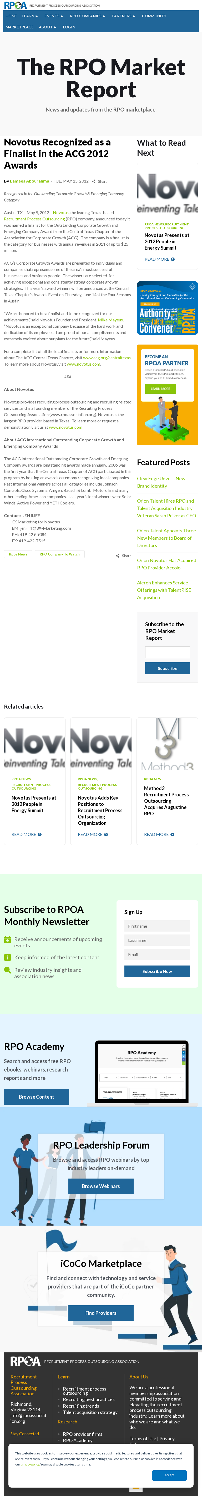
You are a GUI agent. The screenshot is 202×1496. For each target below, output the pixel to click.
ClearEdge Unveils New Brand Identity (161, 482)
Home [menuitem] (11, 16)
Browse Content (36, 1097)
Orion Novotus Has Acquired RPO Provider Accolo (166, 563)
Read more (157, 258)
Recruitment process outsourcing (84, 1391)
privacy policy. (30, 1464)
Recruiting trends (81, 1406)
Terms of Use (142, 1438)
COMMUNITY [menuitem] (154, 16)
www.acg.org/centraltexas (107, 357)
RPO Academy (78, 1440)
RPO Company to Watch (60, 554)
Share (102, 181)
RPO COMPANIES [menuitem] (86, 16)
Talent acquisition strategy (90, 1412)
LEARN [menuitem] (28, 16)
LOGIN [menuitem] (69, 27)
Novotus (61, 212)
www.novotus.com (83, 363)
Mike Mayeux (110, 319)
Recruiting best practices (89, 1399)
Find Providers (101, 1313)
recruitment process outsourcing (31, 786)
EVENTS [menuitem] (52, 16)
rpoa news (18, 554)
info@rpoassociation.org (29, 1418)
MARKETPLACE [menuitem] (20, 27)
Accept (169, 1475)
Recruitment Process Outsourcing (34, 218)
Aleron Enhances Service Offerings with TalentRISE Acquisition (164, 590)
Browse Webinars (101, 1186)
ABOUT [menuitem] (46, 27)
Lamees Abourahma (29, 180)
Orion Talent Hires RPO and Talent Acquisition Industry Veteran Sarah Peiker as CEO (166, 508)
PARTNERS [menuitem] (122, 16)
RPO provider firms (82, 1434)
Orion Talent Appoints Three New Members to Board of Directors (166, 538)
